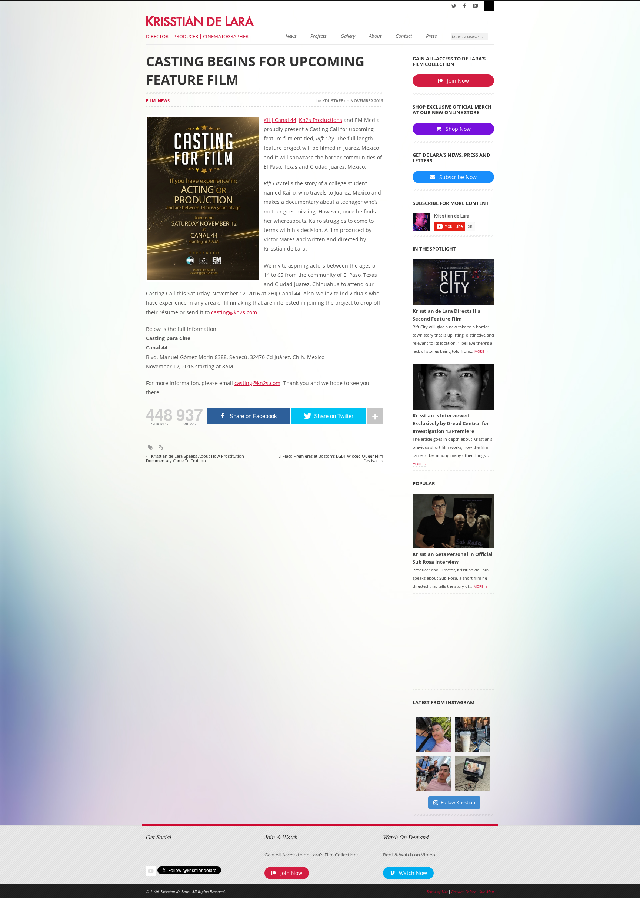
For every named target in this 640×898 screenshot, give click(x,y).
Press (431, 36)
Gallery (348, 36)
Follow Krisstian (458, 802)
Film (151, 100)
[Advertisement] (453, 644)
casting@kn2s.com (234, 312)
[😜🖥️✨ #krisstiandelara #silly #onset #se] (472, 773)
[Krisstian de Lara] (200, 20)
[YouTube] (475, 6)
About (375, 36)
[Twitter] (454, 6)
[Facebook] (464, 6)
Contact (404, 36)
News (291, 36)
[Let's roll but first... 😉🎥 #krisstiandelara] (433, 773)
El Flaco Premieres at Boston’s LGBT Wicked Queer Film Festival (330, 458)
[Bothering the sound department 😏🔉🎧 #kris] (433, 734)
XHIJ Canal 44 (280, 119)
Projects (318, 36)
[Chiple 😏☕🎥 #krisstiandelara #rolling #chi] (472, 734)
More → (481, 351)
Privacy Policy (463, 891)
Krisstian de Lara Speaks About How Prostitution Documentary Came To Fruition (195, 458)
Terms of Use (437, 891)
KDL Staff (332, 100)
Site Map (486, 891)
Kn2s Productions (320, 119)
